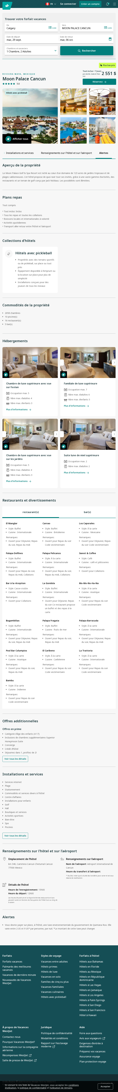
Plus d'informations (17, 409)
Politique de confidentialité (56, 1033)
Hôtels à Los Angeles (91, 995)
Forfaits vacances (12, 961)
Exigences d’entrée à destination (91, 1045)
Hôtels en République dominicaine (91, 978)
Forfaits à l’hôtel (89, 955)
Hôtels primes (49, 966)
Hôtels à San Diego (90, 1005)
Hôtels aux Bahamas (91, 961)
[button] (107, 4)
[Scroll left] (4, 153)
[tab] (30, 512)
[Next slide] (114, 362)
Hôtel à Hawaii (87, 1015)
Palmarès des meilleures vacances (16, 968)
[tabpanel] (59, 613)
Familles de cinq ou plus (55, 981)
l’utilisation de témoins (61, 1087)
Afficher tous (20, 139)
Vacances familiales (52, 987)
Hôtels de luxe (49, 971)
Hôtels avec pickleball (53, 997)
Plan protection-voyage (92, 1061)
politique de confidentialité (33, 1087)
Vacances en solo (51, 976)
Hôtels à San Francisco (92, 1010)
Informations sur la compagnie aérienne (20, 1048)
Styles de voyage (51, 955)
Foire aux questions (90, 1033)
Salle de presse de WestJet (17, 1060)
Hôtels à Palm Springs (92, 1000)
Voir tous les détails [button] (15, 758)
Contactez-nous (11, 1037)
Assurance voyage (89, 1056)
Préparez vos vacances (92, 1051)
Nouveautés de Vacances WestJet (16, 981)
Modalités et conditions (54, 1038)
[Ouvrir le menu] (114, 4)
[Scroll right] (114, 153)
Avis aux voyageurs (90, 1038)
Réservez (98, 81)
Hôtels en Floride (89, 966)
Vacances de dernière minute (19, 975)
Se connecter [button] (68, 4)
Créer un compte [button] (90, 3)
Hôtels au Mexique (90, 971)
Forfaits (7, 955)
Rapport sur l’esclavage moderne (54, 1044)
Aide (82, 1027)
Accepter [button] (105, 1086)
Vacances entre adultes (54, 961)
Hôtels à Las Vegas (90, 985)
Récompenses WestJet (15, 1055)
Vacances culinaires (52, 992)
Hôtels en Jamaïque (90, 990)
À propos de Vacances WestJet (15, 1029)
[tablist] (59, 512)
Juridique (46, 1027)
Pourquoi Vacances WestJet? (18, 1042)
